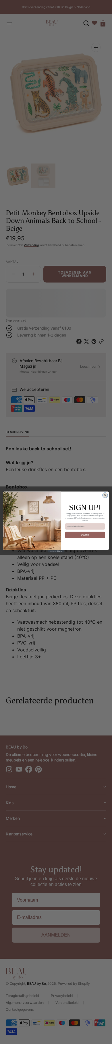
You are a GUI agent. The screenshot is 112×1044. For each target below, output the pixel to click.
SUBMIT (85, 535)
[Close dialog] (105, 495)
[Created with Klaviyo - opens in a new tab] (56, 551)
